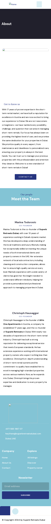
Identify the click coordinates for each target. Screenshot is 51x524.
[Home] (12, 4)
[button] (39, 4)
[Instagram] (15, 511)
